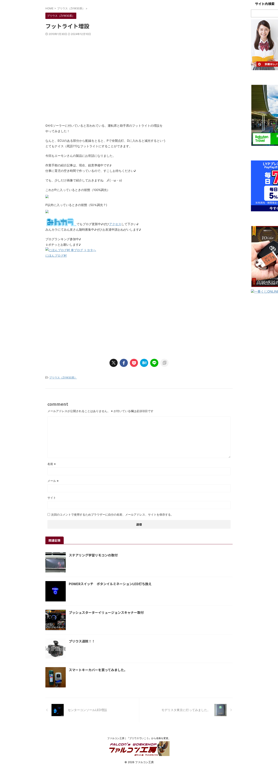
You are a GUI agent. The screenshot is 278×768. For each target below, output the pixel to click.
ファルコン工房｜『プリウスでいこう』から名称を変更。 (139, 738)
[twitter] (113, 363)
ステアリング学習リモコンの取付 (93, 555)
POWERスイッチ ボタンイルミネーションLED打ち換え (110, 583)
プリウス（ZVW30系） (63, 377)
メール (53, 480)
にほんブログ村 (56, 255)
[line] (154, 363)
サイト (51, 497)
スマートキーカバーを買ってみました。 (98, 669)
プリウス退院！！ (82, 641)
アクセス (115, 224)
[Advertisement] (139, 82)
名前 (51, 464)
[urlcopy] (164, 363)
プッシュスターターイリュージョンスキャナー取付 (106, 612)
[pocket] (134, 363)
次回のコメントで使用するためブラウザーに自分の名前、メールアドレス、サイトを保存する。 (112, 514)
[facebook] (124, 363)
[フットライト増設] (144, 363)
